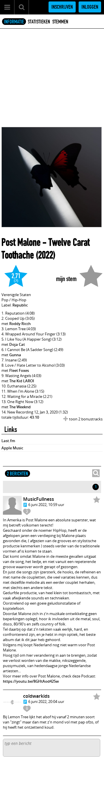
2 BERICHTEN (17, 473)
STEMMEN (60, 22)
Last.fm (8, 440)
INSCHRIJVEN (62, 7)
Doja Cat (17, 344)
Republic (20, 305)
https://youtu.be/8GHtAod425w (31, 681)
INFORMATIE (14, 22)
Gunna (15, 354)
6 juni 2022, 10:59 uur (46, 504)
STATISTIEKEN (39, 22)
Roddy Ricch (20, 323)
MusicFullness (38, 499)
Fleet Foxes (19, 370)
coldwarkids (36, 696)
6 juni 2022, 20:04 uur (46, 701)
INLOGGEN (89, 7)
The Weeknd (20, 406)
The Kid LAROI (21, 380)
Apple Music (12, 448)
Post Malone (20, 242)
